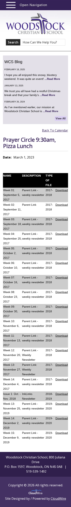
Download (61, 190)
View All (61, 118)
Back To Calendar (55, 130)
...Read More (52, 78)
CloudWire (58, 498)
